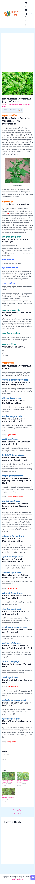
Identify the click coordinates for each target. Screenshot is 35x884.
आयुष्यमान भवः (26, 13)
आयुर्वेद (17, 104)
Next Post (17, 814)
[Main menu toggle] (31, 14)
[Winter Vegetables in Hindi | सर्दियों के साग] (8, 776)
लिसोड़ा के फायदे (12, 742)
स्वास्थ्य (25, 104)
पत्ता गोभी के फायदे (12, 588)
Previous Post (17, 810)
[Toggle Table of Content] (19, 110)
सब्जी (20, 104)
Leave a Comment (8, 104)
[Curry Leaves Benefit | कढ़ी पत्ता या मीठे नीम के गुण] (8, 791)
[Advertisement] (17, 53)
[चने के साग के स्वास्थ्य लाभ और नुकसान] (23, 776)
